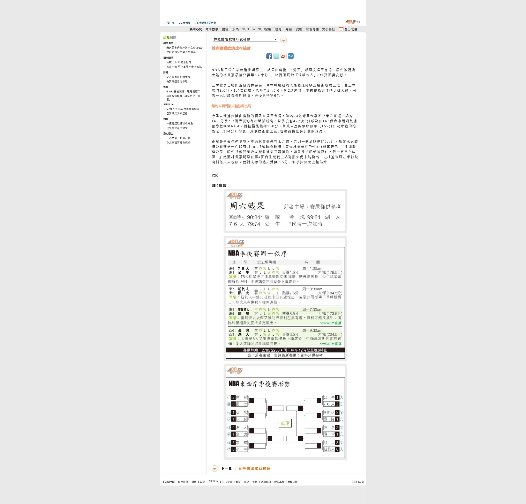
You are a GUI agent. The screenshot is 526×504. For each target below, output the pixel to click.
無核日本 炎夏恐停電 (178, 62)
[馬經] (289, 29)
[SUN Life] (249, 29)
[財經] (225, 29)
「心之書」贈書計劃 (178, 138)
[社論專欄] (313, 29)
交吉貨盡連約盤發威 (178, 77)
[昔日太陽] (348, 29)
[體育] (278, 29)
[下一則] (284, 40)
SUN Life (213, 481)
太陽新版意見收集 (206, 23)
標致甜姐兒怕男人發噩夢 (181, 52)
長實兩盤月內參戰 (177, 81)
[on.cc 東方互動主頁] (353, 22)
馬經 (246, 482)
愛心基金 (279, 482)
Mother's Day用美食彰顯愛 (183, 109)
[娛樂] (236, 29)
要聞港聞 (170, 482)
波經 (255, 482)
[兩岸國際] (212, 29)
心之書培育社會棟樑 (178, 142)
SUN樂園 (227, 482)
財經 (193, 482)
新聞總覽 (293, 482)
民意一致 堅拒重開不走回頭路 (184, 67)
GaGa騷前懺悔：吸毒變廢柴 (183, 91)
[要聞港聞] (196, 29)
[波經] (299, 29)
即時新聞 (185, 23)
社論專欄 (266, 482)
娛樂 (202, 482)
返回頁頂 (359, 482)
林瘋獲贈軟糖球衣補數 (179, 123)
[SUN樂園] (265, 29)
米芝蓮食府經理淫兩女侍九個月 (185, 47)
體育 (238, 482)
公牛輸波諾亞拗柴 (177, 128)
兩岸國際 (183, 482)
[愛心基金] (329, 29)
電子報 (171, 23)
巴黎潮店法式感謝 (177, 113)
